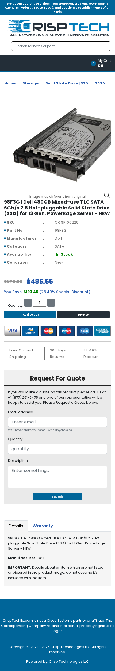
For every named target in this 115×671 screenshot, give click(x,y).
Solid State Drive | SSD (66, 83)
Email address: (21, 412)
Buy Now (83, 315)
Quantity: (15, 439)
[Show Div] (28, 63)
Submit (57, 497)
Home (10, 83)
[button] (102, 63)
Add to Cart (32, 315)
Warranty (43, 526)
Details (16, 526)
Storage (30, 83)
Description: (18, 460)
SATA (100, 83)
